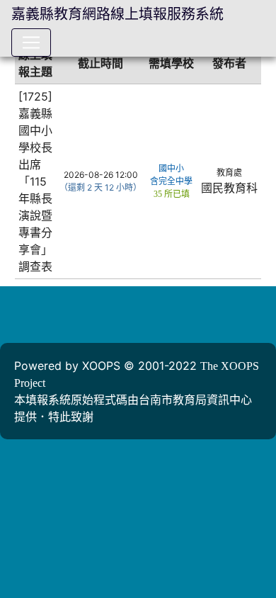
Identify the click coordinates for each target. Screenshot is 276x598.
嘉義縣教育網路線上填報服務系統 (117, 14)
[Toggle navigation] (31, 42)
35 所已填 (172, 194)
